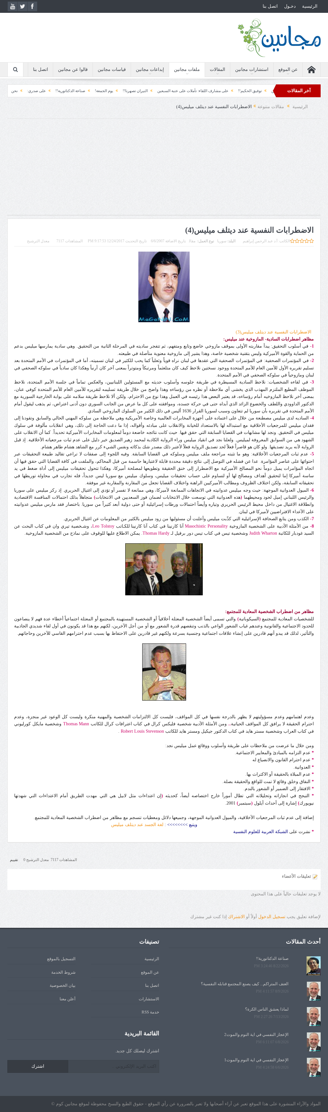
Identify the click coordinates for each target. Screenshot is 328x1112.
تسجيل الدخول (271, 916)
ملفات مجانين (187, 69)
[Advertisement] (164, 170)
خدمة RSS (150, 1012)
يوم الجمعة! (128, 91)
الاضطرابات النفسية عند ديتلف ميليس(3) (275, 332)
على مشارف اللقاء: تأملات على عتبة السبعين (216, 91)
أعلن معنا (68, 998)
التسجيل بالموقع (61, 958)
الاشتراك (236, 916)
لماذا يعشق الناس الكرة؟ (267, 1009)
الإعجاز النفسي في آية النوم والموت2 (256, 1034)
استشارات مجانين (251, 69)
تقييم (14, 860)
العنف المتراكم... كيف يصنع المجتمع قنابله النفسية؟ (245, 983)
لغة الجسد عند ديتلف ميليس (137, 824)
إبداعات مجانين (150, 69)
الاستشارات (149, 998)
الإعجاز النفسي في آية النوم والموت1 (256, 1059)
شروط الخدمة (63, 972)
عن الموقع (288, 69)
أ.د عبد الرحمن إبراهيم (260, 241)
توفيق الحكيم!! (274, 91)
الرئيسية (309, 6)
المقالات (217, 69)
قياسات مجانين (112, 69)
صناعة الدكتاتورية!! (94, 91)
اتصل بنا (270, 6)
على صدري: (60, 91)
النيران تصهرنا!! (159, 91)
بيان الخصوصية (63, 985)
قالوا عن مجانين (73, 69)
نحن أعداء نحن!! (29, 91)
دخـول (290, 6)
